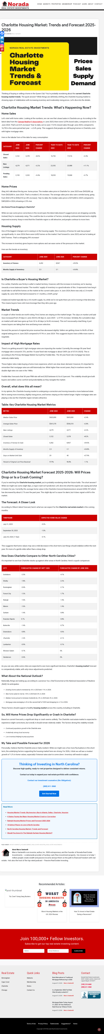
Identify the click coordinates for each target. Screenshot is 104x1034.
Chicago (4, 990)
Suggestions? (66, 1024)
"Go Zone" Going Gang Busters (19, 896)
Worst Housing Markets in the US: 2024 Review (52, 913)
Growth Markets (14, 844)
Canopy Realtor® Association (30, 122)
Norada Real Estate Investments (15, 5)
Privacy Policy (43, 1024)
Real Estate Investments (54, 844)
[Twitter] (2, 37)
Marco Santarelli (69, 983)
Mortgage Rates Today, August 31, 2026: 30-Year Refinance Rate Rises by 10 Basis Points (62, 1005)
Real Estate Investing (39, 844)
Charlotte (5, 986)
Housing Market (26, 844)
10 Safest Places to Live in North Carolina (23, 825)
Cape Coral (5, 982)
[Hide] (1, 53)
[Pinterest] (2, 50)
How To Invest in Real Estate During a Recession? (84, 913)
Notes (29, 986)
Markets (30, 978)
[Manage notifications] (99, 1029)
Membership (31, 982)
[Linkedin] (2, 41)
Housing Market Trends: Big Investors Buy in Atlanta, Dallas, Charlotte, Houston (37, 813)
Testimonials (54, 1024)
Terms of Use (31, 1024)
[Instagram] (2, 45)
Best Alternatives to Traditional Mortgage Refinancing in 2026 (62, 978)
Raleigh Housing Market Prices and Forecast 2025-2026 (28, 821)
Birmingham (6, 978)
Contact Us (31, 990)
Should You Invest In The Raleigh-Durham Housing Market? (29, 833)
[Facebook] (2, 33)
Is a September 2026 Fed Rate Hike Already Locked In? (62, 991)
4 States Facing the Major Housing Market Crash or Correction (31, 817)
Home (75, 1024)
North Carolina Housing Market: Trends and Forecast (27, 829)
